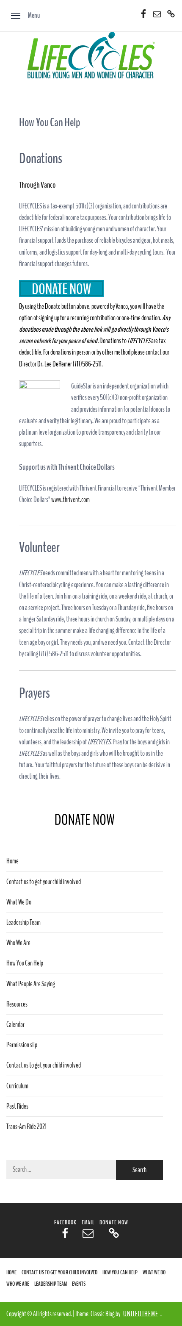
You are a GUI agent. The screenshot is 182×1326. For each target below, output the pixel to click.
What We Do (18, 902)
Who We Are (18, 943)
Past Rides (17, 1106)
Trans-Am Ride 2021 (26, 1127)
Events (78, 1284)
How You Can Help (24, 963)
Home (12, 861)
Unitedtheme (140, 1314)
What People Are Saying (30, 984)
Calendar (15, 1024)
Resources (17, 1004)
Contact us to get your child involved (43, 882)
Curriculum (17, 1086)
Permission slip (21, 1045)
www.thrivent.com (70, 500)
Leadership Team (23, 922)
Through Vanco (37, 185)
